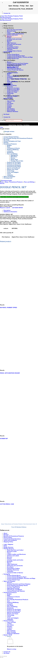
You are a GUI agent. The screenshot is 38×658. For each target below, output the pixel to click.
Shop (6, 182)
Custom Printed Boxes (13, 54)
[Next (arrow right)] (2, 657)
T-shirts (9, 102)
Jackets (9, 107)
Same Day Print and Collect (14, 29)
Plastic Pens (14, 159)
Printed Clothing (8, 99)
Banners (9, 36)
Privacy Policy (8, 537)
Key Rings (10, 84)
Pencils (13, 158)
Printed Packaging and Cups (12, 141)
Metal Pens (14, 156)
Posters (9, 37)
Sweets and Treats (12, 92)
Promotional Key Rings (14, 166)
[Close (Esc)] (6, 656)
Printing (6, 142)
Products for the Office (13, 89)
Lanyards (9, 82)
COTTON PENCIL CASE (7, 504)
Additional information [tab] (10, 211)
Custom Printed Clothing (11, 137)
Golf (8, 80)
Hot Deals (6, 139)
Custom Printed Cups (13, 579)
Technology (10, 93)
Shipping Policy (8, 541)
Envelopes (10, 45)
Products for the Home (13, 88)
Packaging (7, 52)
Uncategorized (8, 178)
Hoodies (9, 105)
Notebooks (10, 86)
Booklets (9, 40)
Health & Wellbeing (12, 81)
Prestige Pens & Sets (17, 161)
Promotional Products (10, 71)
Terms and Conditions (10, 540)
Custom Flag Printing (13, 66)
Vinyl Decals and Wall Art (14, 68)
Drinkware (10, 77)
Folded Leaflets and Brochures (15, 33)
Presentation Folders (12, 47)
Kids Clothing (11, 109)
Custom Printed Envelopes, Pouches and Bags (20, 57)
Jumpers (9, 106)
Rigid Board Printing (12, 67)
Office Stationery (11, 43)
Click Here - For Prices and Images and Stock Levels (14, 197)
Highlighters (14, 155)
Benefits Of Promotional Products (14, 536)
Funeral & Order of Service (14, 51)
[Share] (4, 656)
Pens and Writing (12, 85)
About (5, 533)
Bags (8, 75)
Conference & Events (12, 76)
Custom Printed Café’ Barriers (15, 70)
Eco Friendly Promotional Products (17, 78)
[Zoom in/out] (0, 656)
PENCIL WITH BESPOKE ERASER (10, 373)
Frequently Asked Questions (12, 539)
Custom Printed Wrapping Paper (16, 55)
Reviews (6, 534)
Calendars (10, 49)
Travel (8, 94)
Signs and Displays (9, 176)
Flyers (8, 32)
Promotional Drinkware (14, 165)
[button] (8, 52)
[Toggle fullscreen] (2, 656)
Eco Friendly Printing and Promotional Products (18, 138)
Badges (9, 73)
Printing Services (9, 28)
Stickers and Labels (12, 35)
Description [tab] (7, 210)
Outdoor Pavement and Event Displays (17, 63)
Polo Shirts (10, 103)
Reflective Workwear (12, 111)
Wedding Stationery (12, 48)
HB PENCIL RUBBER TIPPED (8, 307)
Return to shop (11, 649)
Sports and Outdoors (13, 90)
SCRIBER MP (4, 438)
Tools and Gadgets (12, 96)
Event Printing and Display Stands (16, 64)
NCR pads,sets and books (14, 44)
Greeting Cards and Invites (14, 39)
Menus (9, 41)
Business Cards (11, 31)
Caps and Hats (11, 101)
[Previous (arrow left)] (0, 657)
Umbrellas (10, 97)
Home (5, 23)
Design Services (8, 25)
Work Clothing (11, 110)
